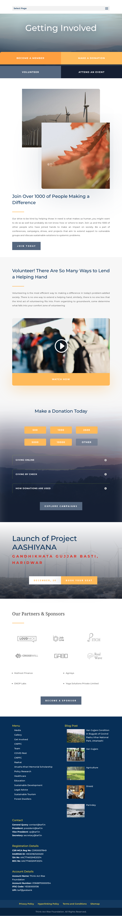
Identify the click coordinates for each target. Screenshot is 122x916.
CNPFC (18, 744)
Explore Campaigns (61, 506)
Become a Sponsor (61, 700)
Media (17, 730)
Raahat (18, 762)
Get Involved (21, 739)
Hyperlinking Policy (48, 903)
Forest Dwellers (22, 799)
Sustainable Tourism (25, 794)
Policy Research (22, 771)
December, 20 (45, 580)
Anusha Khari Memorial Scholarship (33, 766)
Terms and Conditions (75, 903)
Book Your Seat (79, 580)
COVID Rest (20, 753)
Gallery (18, 734)
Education (19, 780)
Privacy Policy (26, 903)
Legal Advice (21, 789)
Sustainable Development (28, 785)
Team (17, 748)
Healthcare (20, 776)
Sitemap (95, 903)
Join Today (26, 245)
